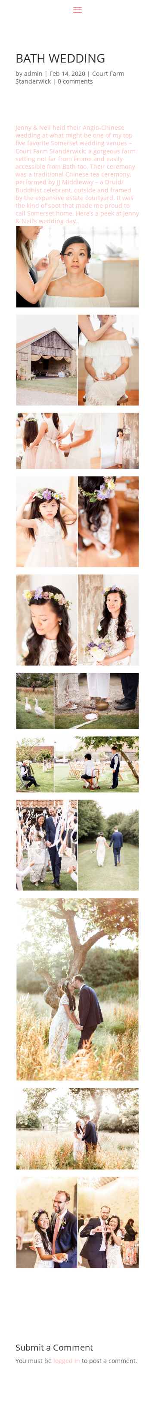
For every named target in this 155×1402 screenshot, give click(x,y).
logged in (66, 1361)
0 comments (75, 81)
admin (33, 73)
